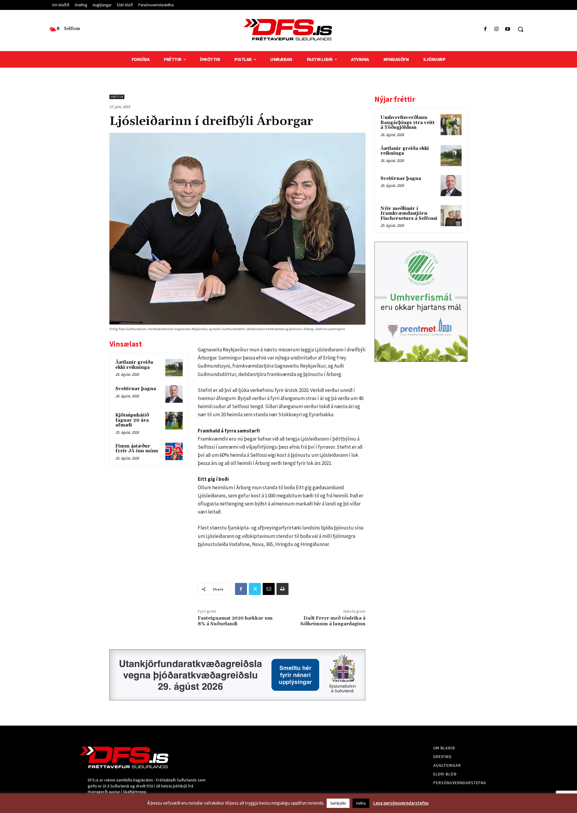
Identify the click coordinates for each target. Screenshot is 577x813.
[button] (520, 29)
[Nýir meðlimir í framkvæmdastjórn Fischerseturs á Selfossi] (451, 215)
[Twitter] (255, 589)
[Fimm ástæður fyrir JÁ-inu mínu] (174, 451)
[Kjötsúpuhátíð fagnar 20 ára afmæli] (174, 420)
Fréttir (117, 97)
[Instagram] (497, 29)
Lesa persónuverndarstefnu (401, 803)
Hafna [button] (361, 803)
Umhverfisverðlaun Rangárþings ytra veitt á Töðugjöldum (407, 122)
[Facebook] (485, 29)
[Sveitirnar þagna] (174, 394)
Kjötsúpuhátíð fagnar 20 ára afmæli (132, 420)
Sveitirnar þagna (135, 389)
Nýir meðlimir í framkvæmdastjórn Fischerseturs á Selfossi (408, 213)
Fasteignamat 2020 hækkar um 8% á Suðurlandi (235, 621)
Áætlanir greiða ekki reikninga (134, 364)
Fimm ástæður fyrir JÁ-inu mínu (136, 448)
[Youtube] (508, 29)
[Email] (269, 589)
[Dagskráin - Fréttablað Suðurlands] (288, 30)
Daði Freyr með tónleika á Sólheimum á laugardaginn (332, 621)
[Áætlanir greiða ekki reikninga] (174, 367)
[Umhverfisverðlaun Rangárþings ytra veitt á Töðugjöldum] (451, 124)
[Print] (282, 589)
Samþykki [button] (338, 803)
